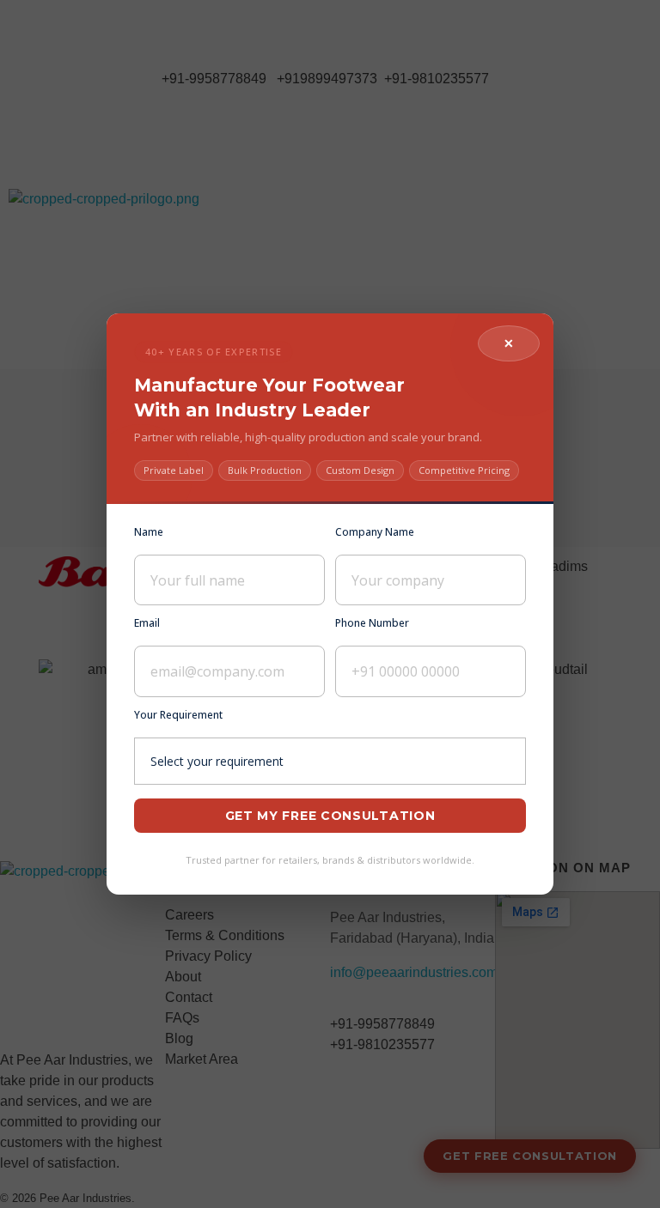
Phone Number (372, 623)
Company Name (374, 532)
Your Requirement (178, 714)
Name (148, 532)
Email (147, 623)
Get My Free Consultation (330, 815)
